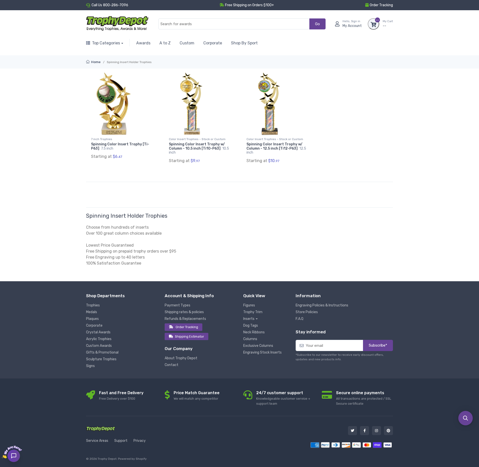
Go (317, 24)
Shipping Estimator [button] (189, 336)
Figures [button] (249, 305)
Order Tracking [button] (381, 5)
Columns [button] (250, 339)
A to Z (165, 43)
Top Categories (106, 43)
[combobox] (234, 24)
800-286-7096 (115, 5)
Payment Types (177, 305)
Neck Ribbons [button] (254, 332)
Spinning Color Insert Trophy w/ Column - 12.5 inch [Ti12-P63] (276, 148)
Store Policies (307, 312)
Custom (187, 43)
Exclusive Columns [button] (258, 346)
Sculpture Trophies (101, 359)
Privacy (139, 441)
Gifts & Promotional (102, 352)
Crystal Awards (98, 332)
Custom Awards (99, 346)
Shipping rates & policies (184, 312)
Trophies (93, 305)
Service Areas (97, 441)
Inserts (248, 319)
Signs (90, 366)
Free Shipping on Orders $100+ (249, 5)
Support (120, 441)
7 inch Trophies (101, 139)
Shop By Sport (244, 43)
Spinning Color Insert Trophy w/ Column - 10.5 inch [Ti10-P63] (199, 148)
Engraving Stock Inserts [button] (262, 352)
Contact (171, 365)
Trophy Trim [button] (252, 312)
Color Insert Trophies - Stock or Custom (197, 139)
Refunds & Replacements (185, 319)
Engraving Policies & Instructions (322, 305)
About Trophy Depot (181, 358)
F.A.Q (299, 319)
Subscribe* (378, 345)
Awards (143, 43)
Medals (91, 312)
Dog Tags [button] (250, 325)
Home (95, 62)
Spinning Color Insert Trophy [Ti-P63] (120, 146)
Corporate (212, 43)
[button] (465, 418)
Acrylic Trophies (99, 339)
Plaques (92, 319)
